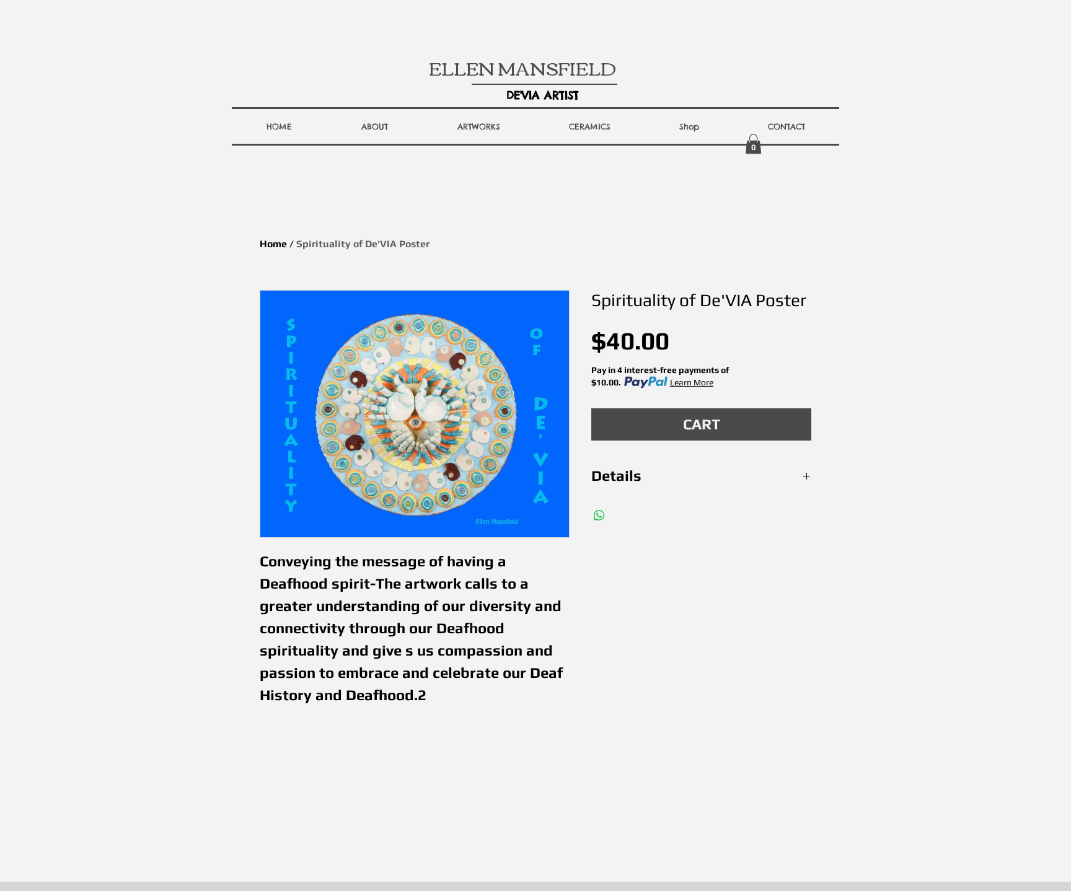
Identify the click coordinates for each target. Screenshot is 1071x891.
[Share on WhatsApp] (599, 515)
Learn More (691, 382)
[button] (375, 126)
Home (273, 244)
